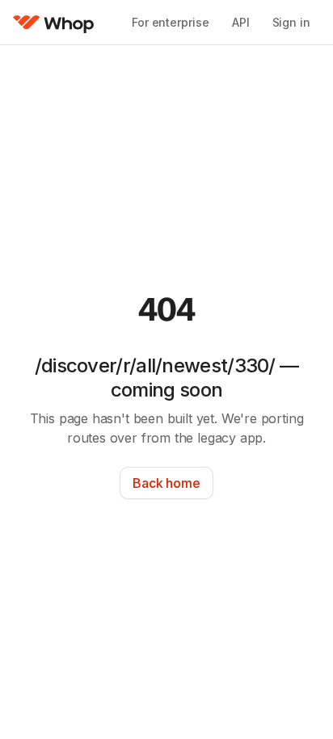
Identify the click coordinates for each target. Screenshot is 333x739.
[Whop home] (53, 22)
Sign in (291, 22)
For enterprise (170, 22)
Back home (166, 483)
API (241, 22)
